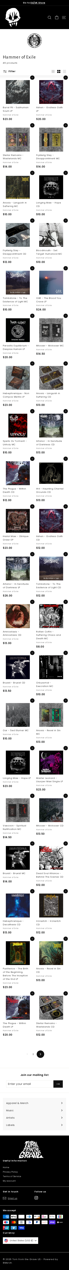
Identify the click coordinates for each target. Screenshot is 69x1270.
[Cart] (57, 17)
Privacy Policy (10, 1171)
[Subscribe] (58, 1084)
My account (9, 1180)
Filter (12, 71)
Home (6, 1167)
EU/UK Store (37, 2)
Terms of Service (12, 1176)
